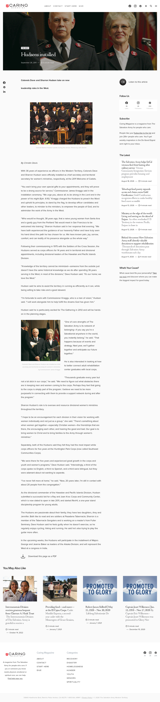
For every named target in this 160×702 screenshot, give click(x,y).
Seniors (71, 678)
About (40, 658)
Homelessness (75, 666)
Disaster (72, 662)
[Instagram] (135, 6)
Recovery (72, 658)
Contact (41, 662)
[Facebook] (130, 6)
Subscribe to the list (142, 133)
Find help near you (15, 678)
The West (25, 48)
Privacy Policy (87, 697)
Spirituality (73, 682)
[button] (146, 6)
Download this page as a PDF (42, 556)
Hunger (71, 670)
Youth (70, 674)
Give (39, 670)
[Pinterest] (140, 6)
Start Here (43, 666)
